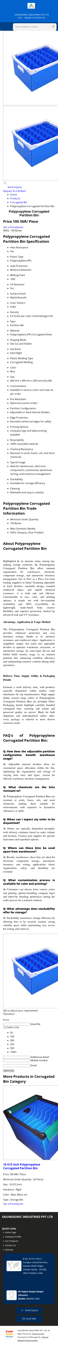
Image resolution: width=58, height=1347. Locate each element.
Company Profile (13, 1236)
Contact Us (10, 1245)
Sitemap (9, 1249)
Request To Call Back (14, 191)
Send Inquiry (14, 187)
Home (13, 194)
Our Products (11, 1241)
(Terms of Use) (38, 1334)
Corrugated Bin (18, 202)
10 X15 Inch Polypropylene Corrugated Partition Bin (21, 1166)
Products (15, 198)
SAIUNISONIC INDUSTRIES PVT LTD (32, 16)
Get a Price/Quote (13, 227)
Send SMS (31, 1318)
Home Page (10, 1232)
